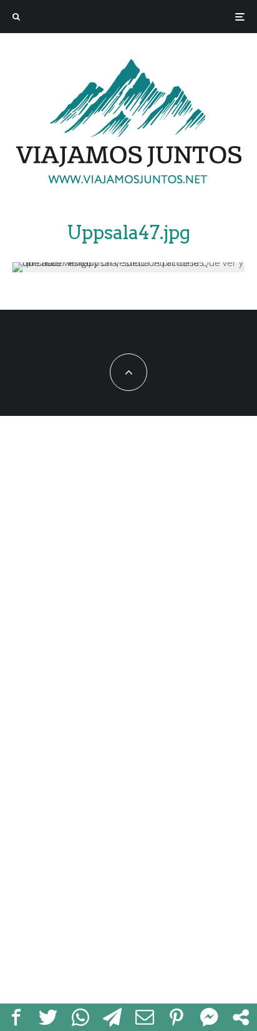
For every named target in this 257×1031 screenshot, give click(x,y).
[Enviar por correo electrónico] (144, 1017)
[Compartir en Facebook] (16, 1017)
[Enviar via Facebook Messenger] (209, 1017)
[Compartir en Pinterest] (177, 1017)
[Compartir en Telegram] (113, 1017)
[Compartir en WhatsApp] (80, 1017)
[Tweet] (48, 1017)
